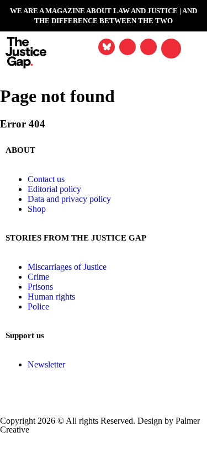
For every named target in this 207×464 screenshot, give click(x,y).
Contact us (46, 179)
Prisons (40, 286)
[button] (171, 48)
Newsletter (46, 364)
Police (38, 306)
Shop (37, 209)
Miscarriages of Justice (67, 266)
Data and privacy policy (69, 199)
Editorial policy (54, 189)
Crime (38, 276)
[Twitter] (43, 448)
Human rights (51, 296)
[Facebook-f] (14, 448)
